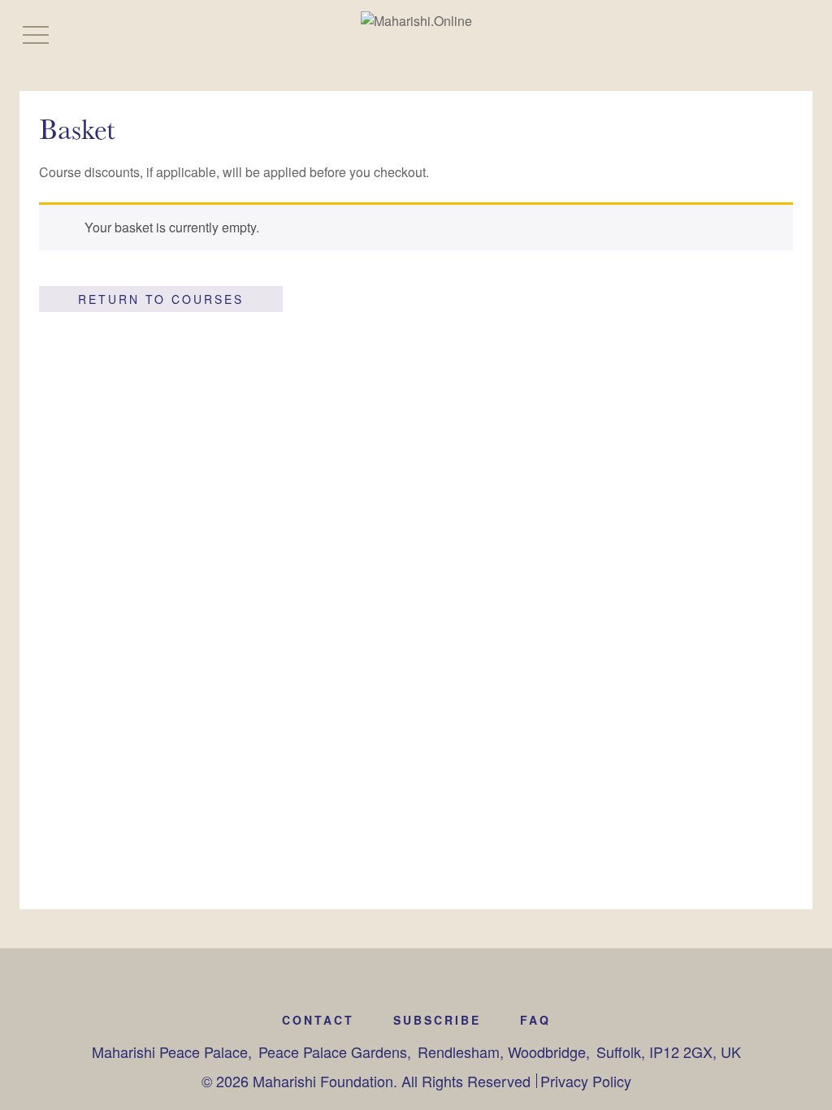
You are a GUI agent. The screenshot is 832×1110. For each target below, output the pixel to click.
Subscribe (437, 1020)
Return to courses (161, 299)
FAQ (535, 1020)
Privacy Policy (585, 1080)
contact (318, 1020)
